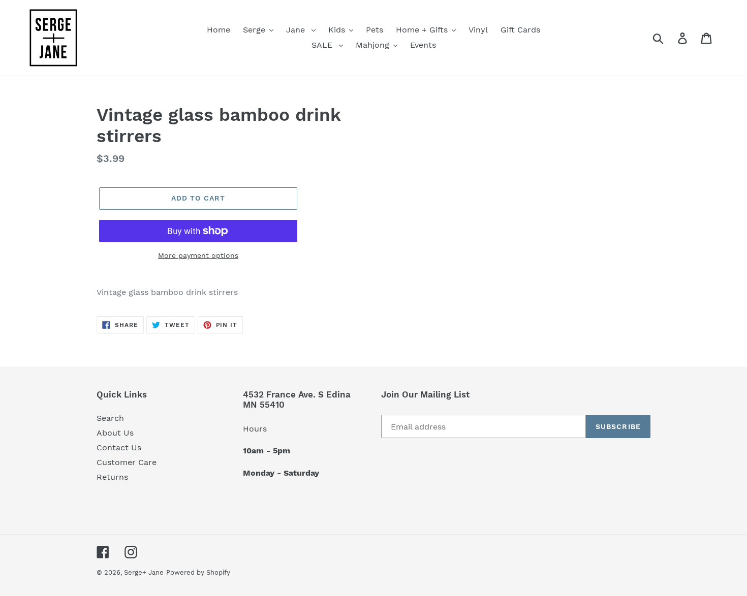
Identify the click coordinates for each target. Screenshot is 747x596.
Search (110, 418)
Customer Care (127, 462)
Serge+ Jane (144, 572)
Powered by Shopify (198, 572)
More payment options (198, 255)
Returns (112, 477)
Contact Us (119, 447)
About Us (115, 433)
